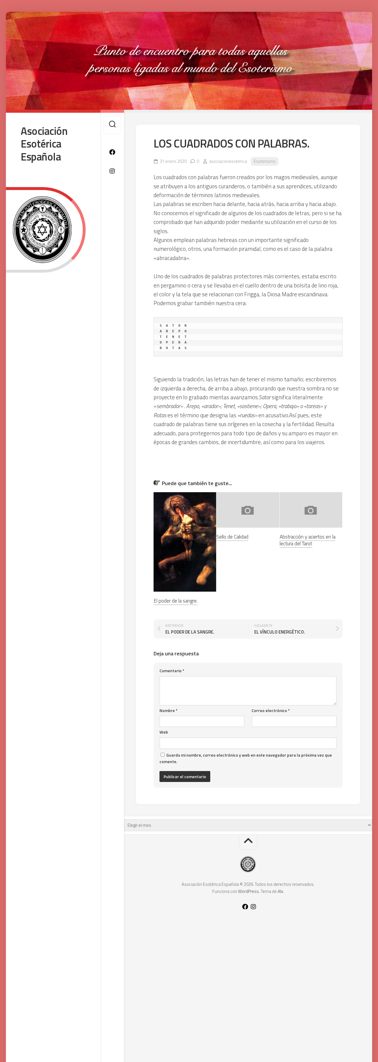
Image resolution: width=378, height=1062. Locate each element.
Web (163, 732)
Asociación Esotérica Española (44, 144)
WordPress (248, 891)
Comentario (171, 670)
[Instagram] (112, 171)
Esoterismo (265, 161)
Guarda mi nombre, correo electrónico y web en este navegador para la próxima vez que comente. (245, 758)
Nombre (168, 710)
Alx (280, 891)
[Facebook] (112, 152)
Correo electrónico (271, 710)
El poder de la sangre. (176, 601)
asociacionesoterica (228, 161)
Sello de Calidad (232, 537)
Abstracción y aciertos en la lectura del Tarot (307, 540)
